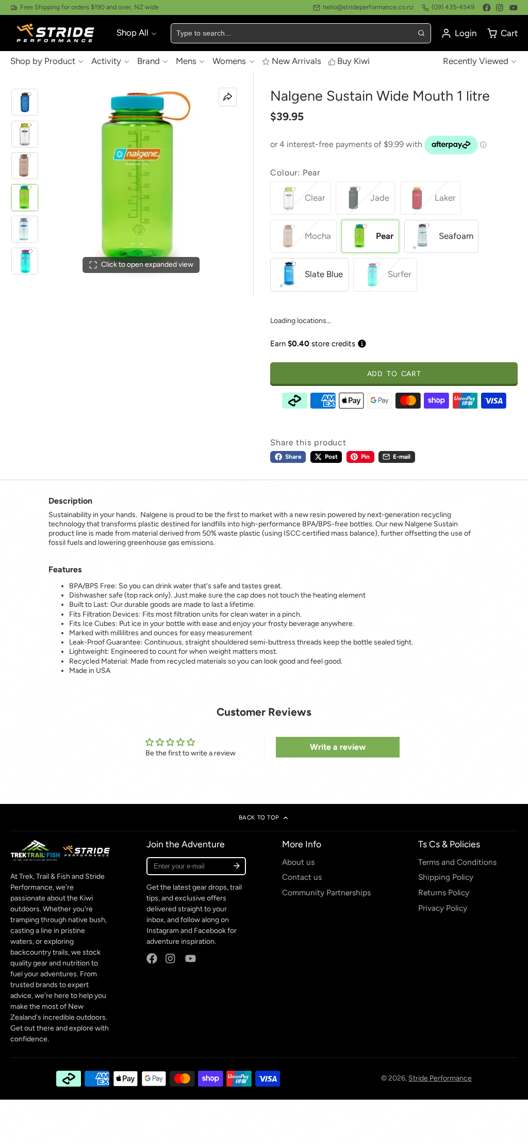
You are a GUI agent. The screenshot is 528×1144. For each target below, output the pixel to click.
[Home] (56, 33)
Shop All (132, 32)
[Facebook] (487, 8)
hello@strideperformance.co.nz (368, 7)
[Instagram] (500, 8)
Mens (186, 61)
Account (458, 33)
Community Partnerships (326, 892)
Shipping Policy (445, 877)
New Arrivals (296, 61)
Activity (106, 61)
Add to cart (394, 373)
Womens (229, 61)
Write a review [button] (338, 747)
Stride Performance (440, 1078)
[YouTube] (513, 8)
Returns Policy (443, 892)
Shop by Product (42, 61)
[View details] (60, 850)
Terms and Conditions (457, 862)
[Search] (420, 33)
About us (298, 862)
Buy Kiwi (353, 61)
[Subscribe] (236, 866)
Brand (148, 61)
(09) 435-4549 (453, 7)
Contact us (302, 877)
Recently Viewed (475, 61)
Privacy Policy (442, 908)
